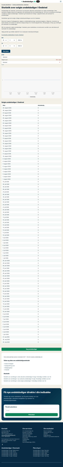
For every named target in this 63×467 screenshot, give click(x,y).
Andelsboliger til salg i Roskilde (41, 454)
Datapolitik (25, 438)
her (41, 357)
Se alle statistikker (6, 4)
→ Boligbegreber (8, 367)
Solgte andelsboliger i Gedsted (20, 4)
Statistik (46, 433)
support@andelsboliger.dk (8, 435)
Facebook (2, 445)
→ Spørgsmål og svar (9, 365)
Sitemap (25, 440)
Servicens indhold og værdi (30, 436)
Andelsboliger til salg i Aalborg (9, 454)
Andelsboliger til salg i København (10, 450)
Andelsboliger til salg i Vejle (40, 453)
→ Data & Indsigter (8, 363)
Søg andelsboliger (31, 349)
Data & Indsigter (48, 431)
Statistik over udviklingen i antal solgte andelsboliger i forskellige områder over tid (25, 381)
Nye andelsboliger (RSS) (29, 442)
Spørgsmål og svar (48, 432)
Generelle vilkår (26, 435)
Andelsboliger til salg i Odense (9, 453)
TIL (2, 43)
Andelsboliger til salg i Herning (41, 456)
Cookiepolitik (26, 439)
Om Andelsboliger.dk (28, 431)
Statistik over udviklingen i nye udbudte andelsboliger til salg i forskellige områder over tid (27, 378)
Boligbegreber (47, 435)
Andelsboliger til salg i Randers (41, 450)
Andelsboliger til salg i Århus (9, 451)
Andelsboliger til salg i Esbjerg (9, 456)
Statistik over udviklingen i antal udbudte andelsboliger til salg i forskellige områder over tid (27, 376)
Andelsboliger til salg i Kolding (40, 451)
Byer (3, 54)
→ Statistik (6, 369)
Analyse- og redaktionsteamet (51, 436)
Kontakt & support (27, 432)
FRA (2, 37)
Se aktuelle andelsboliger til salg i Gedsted (13, 34)
